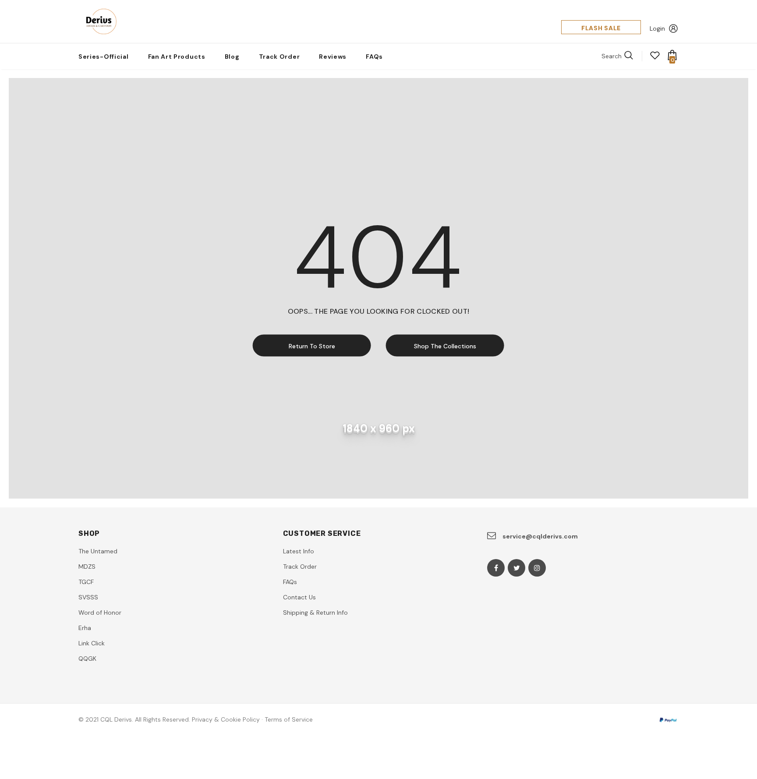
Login (657, 28)
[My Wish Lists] (655, 58)
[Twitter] (516, 568)
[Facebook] (496, 568)
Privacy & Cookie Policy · (227, 719)
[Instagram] (537, 568)
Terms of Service (289, 719)
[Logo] (98, 21)
